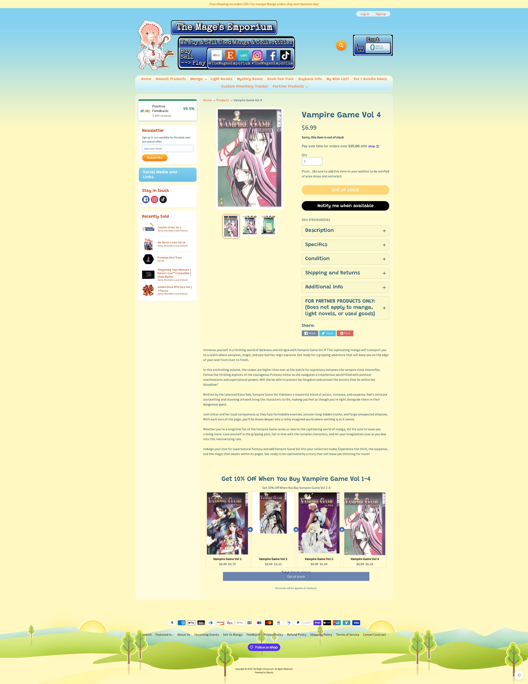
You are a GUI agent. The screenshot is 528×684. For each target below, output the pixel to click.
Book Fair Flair (280, 79)
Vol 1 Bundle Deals (370, 79)
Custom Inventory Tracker (244, 86)
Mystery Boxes (250, 79)
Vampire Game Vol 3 (319, 559)
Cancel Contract (374, 634)
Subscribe (155, 157)
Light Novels (221, 79)
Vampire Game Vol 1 (227, 559)
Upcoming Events (206, 634)
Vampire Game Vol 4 (365, 559)
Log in (365, 13)
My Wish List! (337, 79)
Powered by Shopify (264, 672)
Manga (199, 80)
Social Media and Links (160, 174)
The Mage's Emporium (263, 668)
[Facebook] (146, 199)
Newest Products (171, 79)
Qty (304, 155)
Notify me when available (345, 206)
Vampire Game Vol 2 (273, 559)
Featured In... (164, 634)
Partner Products (291, 88)
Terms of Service (347, 634)
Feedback (253, 634)
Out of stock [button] (296, 580)
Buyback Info (310, 79)
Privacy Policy (273, 634)
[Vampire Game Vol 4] (231, 226)
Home (146, 79)
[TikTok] (163, 199)
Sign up (381, 13)
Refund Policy (296, 634)
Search (147, 634)
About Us (183, 634)
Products (222, 100)
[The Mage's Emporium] (216, 45)
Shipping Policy (321, 634)
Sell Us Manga (233, 634)
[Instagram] (154, 199)
